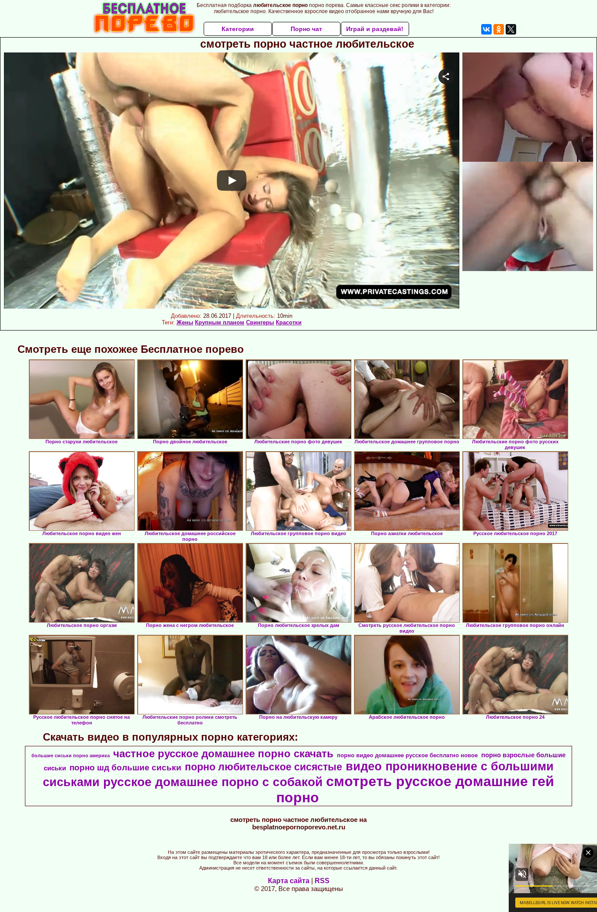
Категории (238, 28)
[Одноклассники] (498, 29)
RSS (322, 880)
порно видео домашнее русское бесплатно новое (407, 755)
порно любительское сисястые (263, 767)
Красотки (289, 322)
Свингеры (260, 322)
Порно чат (306, 28)
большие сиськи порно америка (70, 755)
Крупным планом (219, 322)
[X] (511, 29)
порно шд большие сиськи (125, 767)
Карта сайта (288, 880)
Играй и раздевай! (374, 28)
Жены (185, 322)
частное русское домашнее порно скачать (223, 753)
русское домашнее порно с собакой (213, 782)
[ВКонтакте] (486, 29)
